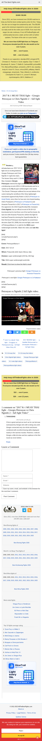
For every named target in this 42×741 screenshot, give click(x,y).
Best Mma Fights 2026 (21, 589)
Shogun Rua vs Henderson (21, 604)
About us (21, 709)
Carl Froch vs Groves (12, 645)
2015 (28, 532)
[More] (31, 332)
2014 (24, 532)
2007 (32, 529)
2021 (16, 535)
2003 (16, 529)
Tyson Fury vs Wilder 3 (12, 629)
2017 (35, 532)
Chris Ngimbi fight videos (13, 357)
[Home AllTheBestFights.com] (10, 512)
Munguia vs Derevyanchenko (14, 642)
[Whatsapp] (24, 332)
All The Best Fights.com (11, 2)
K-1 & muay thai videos (26, 353)
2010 (8, 532)
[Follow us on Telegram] (24, 511)
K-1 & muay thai (12, 91)
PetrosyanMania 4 (31, 361)
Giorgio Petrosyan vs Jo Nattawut (28, 277)
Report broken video (33, 329)
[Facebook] (10, 332)
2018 (4, 535)
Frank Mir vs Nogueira (21, 617)
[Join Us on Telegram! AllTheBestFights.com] (21, 118)
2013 (20, 532)
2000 (4, 529)
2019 (8, 535)
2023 (24, 535)
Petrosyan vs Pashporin (23, 202)
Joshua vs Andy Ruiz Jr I (13, 652)
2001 (8, 529)
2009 (4, 532)
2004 (20, 529)
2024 (28, 535)
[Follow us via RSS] (30, 511)
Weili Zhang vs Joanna (12, 636)
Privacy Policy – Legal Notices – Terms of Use (21, 713)
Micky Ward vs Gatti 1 (12, 659)
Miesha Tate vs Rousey (12, 649)
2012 (16, 532)
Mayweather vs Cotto (21, 614)
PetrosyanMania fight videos (12, 365)
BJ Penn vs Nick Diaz (21, 610)
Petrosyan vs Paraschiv (30, 204)
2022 (20, 535)
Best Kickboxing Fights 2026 (21, 565)
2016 (32, 532)
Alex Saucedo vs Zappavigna (14, 632)
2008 (36, 529)
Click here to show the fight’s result (16, 264)
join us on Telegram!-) (28, 113)
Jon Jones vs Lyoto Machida (21, 607)
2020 (12, 535)
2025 (32, 535)
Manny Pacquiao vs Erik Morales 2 (16, 639)
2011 (12, 532)
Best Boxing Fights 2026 (21, 542)
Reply (8, 442)
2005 (24, 529)
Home (3, 91)
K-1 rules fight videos (15, 361)
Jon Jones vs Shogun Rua (13, 655)
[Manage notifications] (37, 737)
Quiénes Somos (21, 717)
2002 (12, 529)
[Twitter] (17, 332)
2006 (28, 529)
